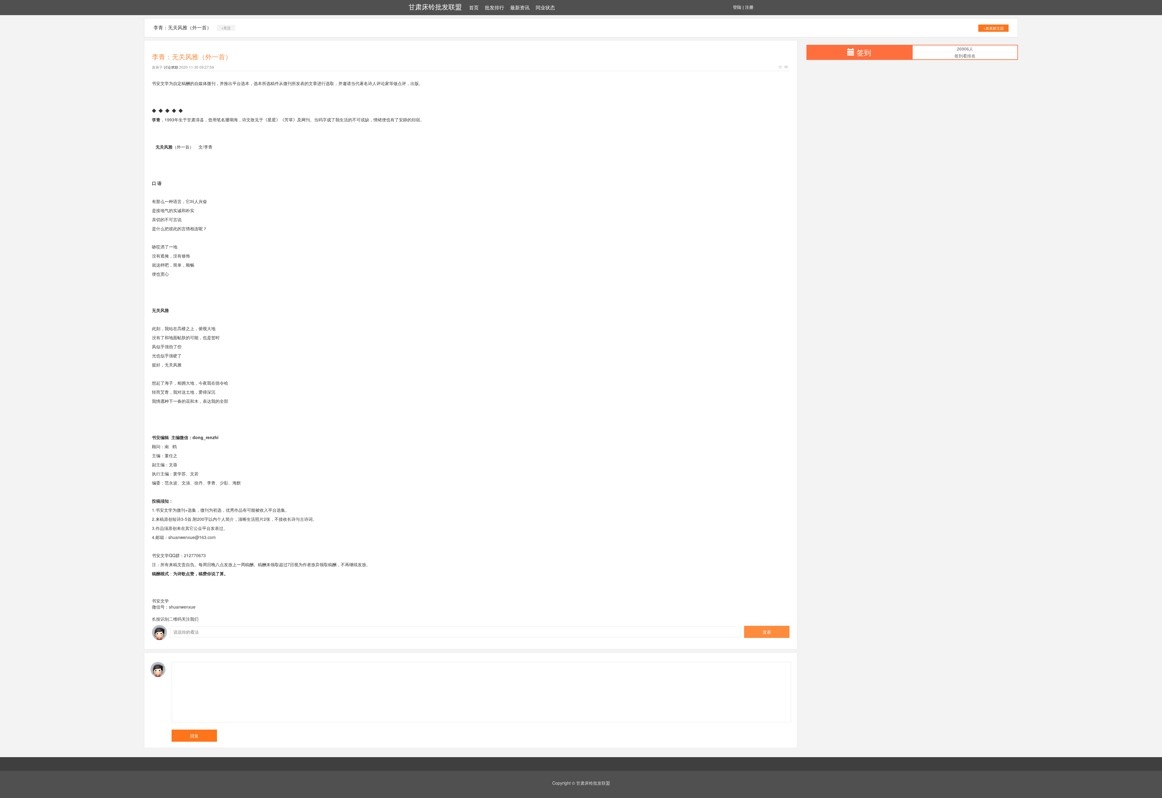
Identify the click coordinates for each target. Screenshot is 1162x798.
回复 (194, 736)
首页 (474, 7)
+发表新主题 (993, 28)
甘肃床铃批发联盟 (435, 7)
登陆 (737, 7)
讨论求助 (171, 67)
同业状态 (545, 7)
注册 (749, 7)
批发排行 (494, 7)
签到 (864, 52)
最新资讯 (520, 7)
